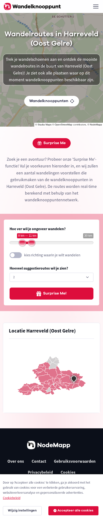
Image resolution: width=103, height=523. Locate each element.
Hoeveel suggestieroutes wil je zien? (39, 268)
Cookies (68, 472)
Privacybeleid (40, 472)
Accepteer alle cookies (75, 510)
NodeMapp (96, 124)
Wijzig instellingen (22, 510)
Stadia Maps (45, 124)
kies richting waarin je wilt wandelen (52, 255)
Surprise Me (54, 143)
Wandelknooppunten (48, 101)
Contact (39, 461)
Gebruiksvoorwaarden (75, 461)
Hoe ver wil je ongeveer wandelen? (38, 229)
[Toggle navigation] (95, 6)
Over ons (15, 461)
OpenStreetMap (63, 124)
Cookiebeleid (11, 498)
